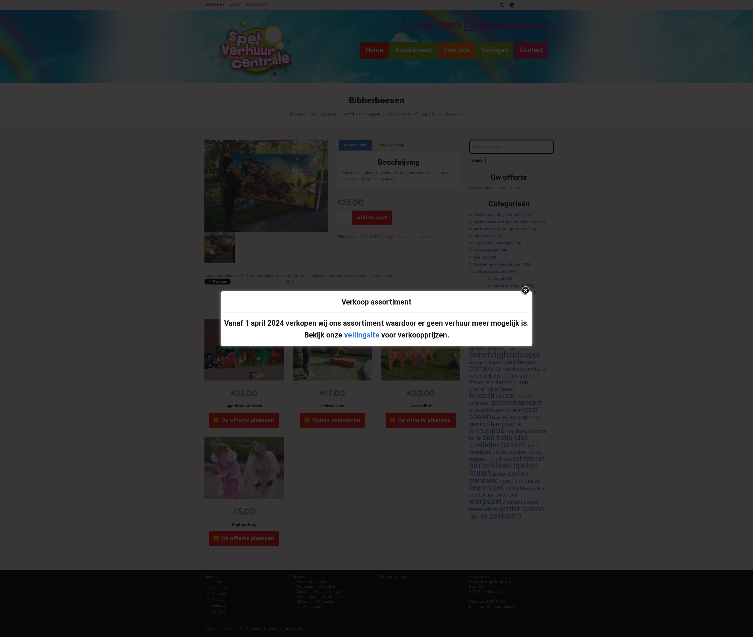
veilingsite (361, 335)
